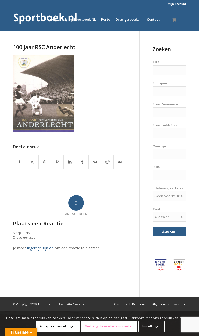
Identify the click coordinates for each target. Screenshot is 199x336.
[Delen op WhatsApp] (45, 162)
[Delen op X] (32, 162)
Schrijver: (160, 83)
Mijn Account (177, 4)
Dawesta (78, 304)
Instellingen (151, 326)
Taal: (157, 209)
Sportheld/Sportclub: (170, 125)
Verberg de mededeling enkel (109, 326)
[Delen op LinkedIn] (70, 162)
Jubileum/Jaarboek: (168, 188)
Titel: (157, 62)
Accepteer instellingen (58, 326)
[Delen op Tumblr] (82, 162)
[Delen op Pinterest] (57, 162)
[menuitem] (175, 4)
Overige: (160, 146)
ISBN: (157, 167)
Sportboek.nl (46, 304)
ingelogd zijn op (40, 248)
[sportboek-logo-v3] (45, 19)
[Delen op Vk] (95, 162)
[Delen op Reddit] (107, 162)
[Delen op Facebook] (19, 162)
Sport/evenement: (167, 104)
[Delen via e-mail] (120, 162)
